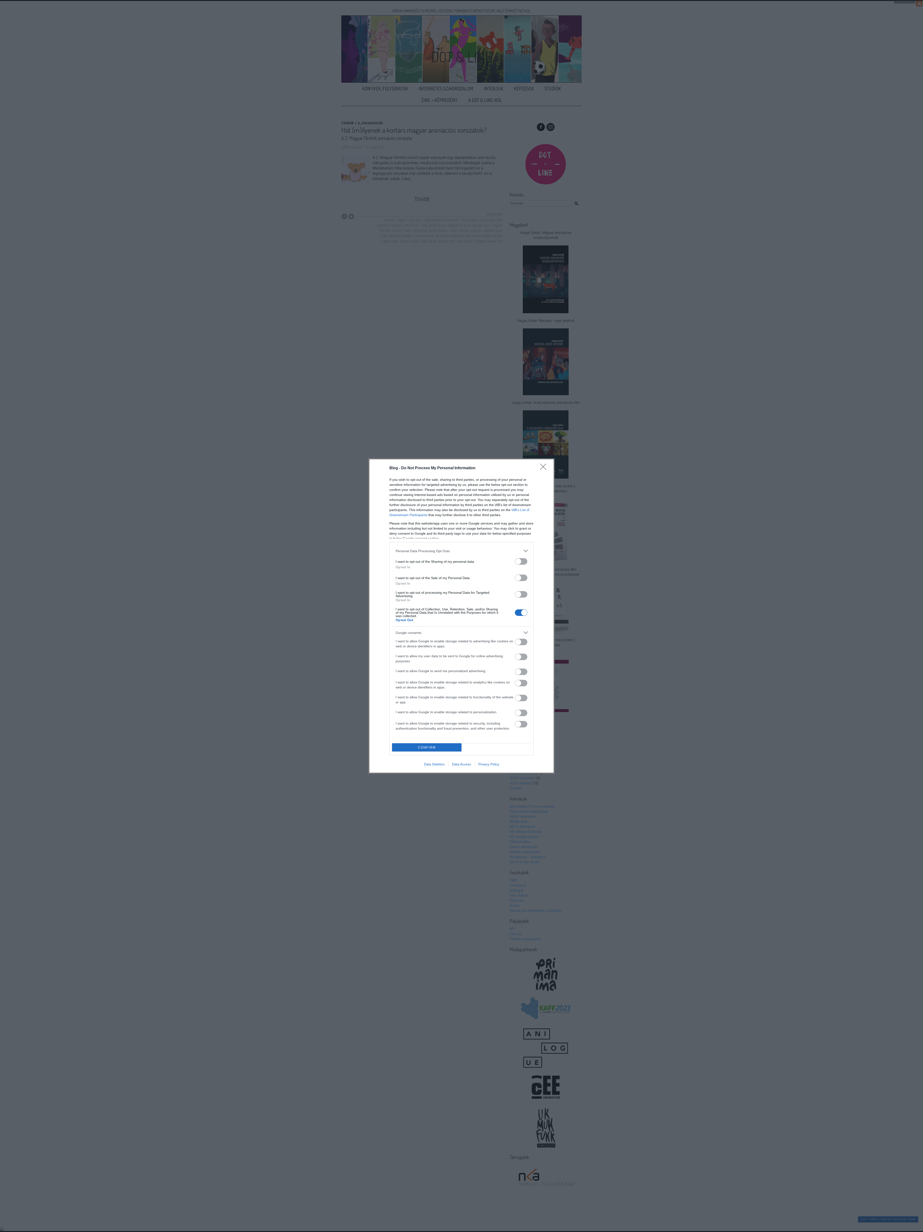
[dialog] (461, 616)
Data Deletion (434, 764)
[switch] (521, 561)
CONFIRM (427, 747)
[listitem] (461, 550)
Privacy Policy (488, 764)
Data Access (461, 764)
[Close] (544, 468)
